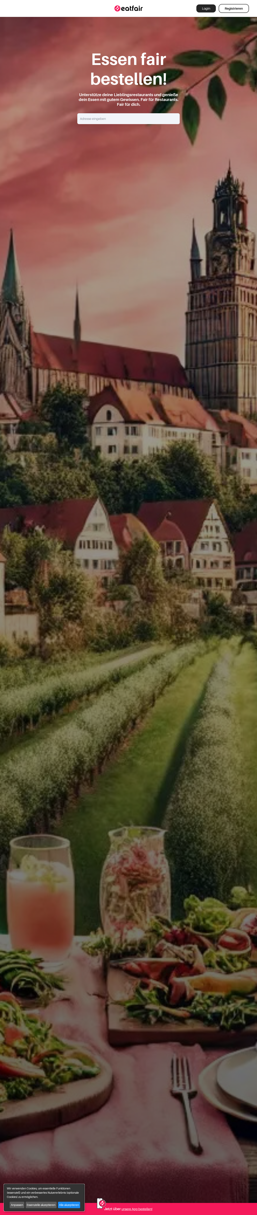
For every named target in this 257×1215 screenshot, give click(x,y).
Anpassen (17, 1205)
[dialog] (44, 1197)
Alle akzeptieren (69, 1205)
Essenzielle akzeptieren (41, 1205)
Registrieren (234, 8)
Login (206, 8)
